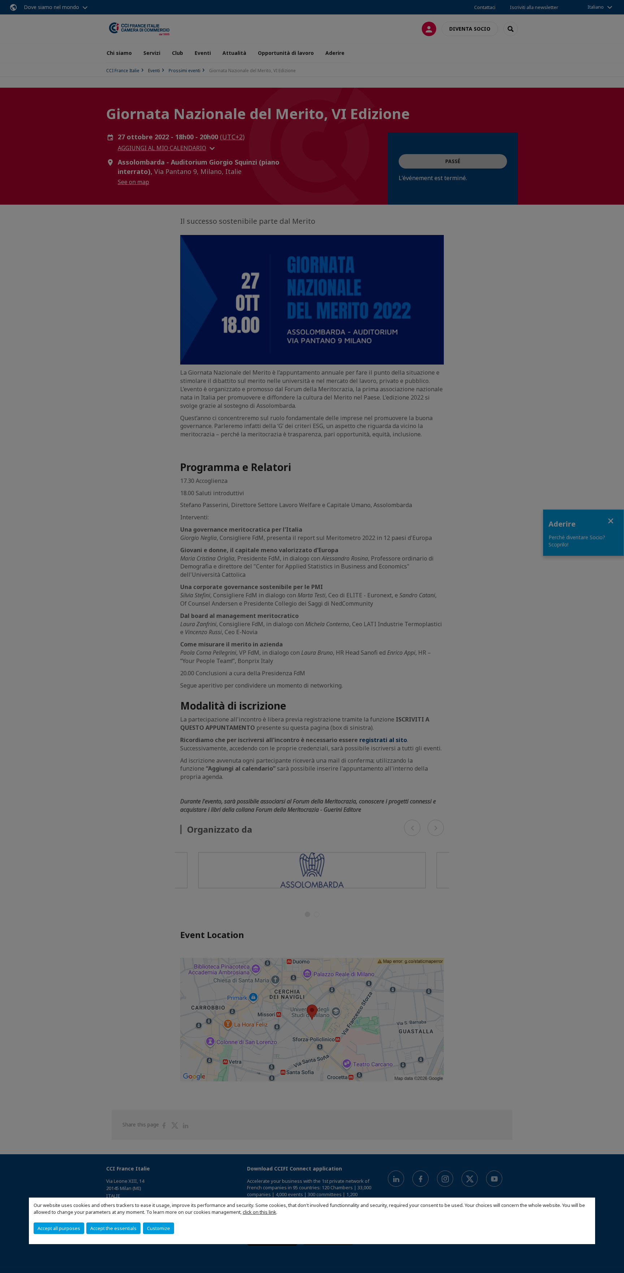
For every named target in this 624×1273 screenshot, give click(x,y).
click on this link (259, 1212)
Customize (158, 1228)
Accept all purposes (59, 1228)
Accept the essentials (113, 1228)
